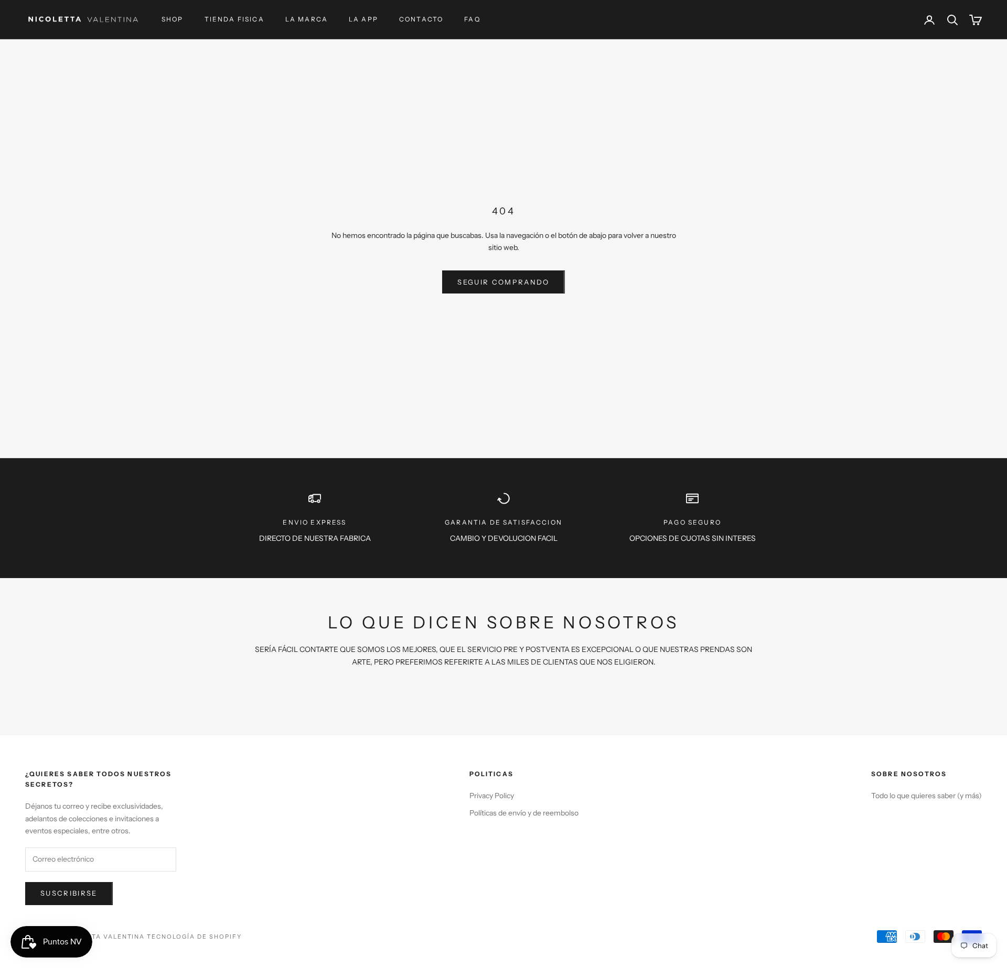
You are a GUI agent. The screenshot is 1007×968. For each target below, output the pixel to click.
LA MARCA (306, 19)
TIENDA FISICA (234, 19)
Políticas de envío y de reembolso (524, 813)
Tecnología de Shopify (194, 936)
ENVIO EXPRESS (314, 522)
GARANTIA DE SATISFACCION (503, 522)
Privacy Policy (491, 795)
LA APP (363, 19)
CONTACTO (421, 19)
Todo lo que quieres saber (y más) (926, 795)
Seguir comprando (503, 282)
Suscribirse (69, 893)
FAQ (472, 19)
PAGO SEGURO (692, 522)
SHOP (173, 19)
